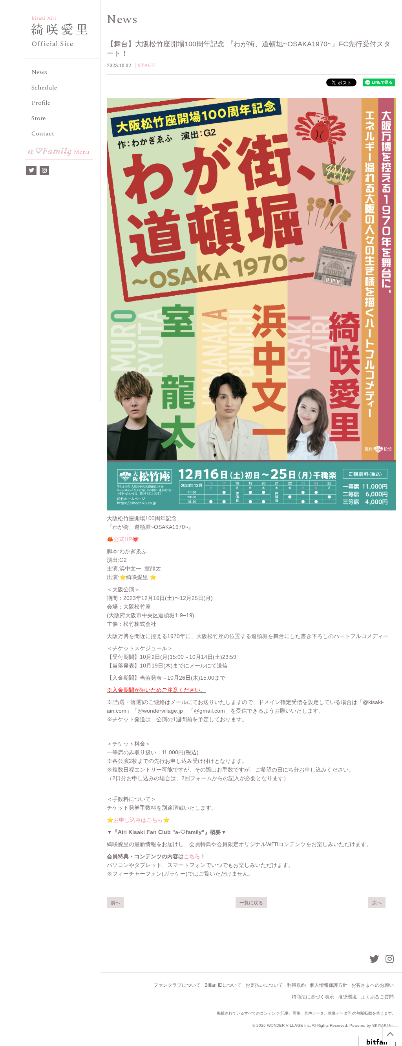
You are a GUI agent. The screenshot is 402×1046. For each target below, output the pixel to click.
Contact (42, 133)
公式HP (122, 539)
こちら (192, 856)
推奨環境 (347, 997)
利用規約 (296, 985)
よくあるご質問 (377, 997)
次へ (377, 902)
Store (38, 118)
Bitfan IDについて (223, 985)
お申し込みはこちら (138, 820)
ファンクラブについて (177, 985)
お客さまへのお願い (372, 985)
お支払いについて (264, 985)
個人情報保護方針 (328, 985)
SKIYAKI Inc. (384, 1025)
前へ (115, 902)
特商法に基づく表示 (313, 997)
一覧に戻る (251, 902)
